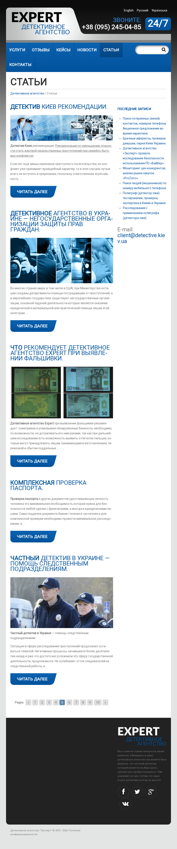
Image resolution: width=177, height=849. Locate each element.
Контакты (20, 64)
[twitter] (137, 792)
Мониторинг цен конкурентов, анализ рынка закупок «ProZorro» (144, 173)
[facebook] (123, 792)
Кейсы (63, 49)
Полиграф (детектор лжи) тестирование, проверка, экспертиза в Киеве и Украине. (144, 198)
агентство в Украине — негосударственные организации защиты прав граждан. (61, 221)
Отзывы (41, 49)
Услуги (17, 49)
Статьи (111, 49)
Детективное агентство (27, 93)
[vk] (125, 804)
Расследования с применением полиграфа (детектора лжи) (141, 213)
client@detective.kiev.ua (141, 238)
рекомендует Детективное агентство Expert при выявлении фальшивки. (60, 353)
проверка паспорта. (48, 485)
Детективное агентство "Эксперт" (31, 830)
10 (98, 702)
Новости (87, 49)
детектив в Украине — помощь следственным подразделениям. (60, 563)
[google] (151, 792)
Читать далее (32, 191)
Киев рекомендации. (59, 106)
